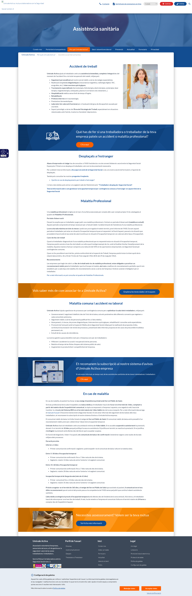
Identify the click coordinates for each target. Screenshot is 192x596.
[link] (104, 4)
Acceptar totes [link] (151, 588)
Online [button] (181, 4)
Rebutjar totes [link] (129, 588)
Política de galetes (59, 588)
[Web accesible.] (3, 151)
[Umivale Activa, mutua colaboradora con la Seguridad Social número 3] (32, 6)
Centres (166, 4)
